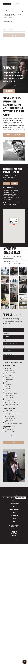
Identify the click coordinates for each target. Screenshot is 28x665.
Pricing (14, 519)
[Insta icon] (15, 532)
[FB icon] (12, 532)
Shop (14, 522)
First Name (6, 326)
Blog (14, 506)
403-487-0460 (14, 528)
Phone (4, 347)
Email (4, 340)
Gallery (14, 512)
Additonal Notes (7, 354)
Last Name (6, 333)
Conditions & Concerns (14, 509)
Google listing (12, 204)
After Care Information (14, 503)
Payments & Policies (14, 516)
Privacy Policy (14, 538)
